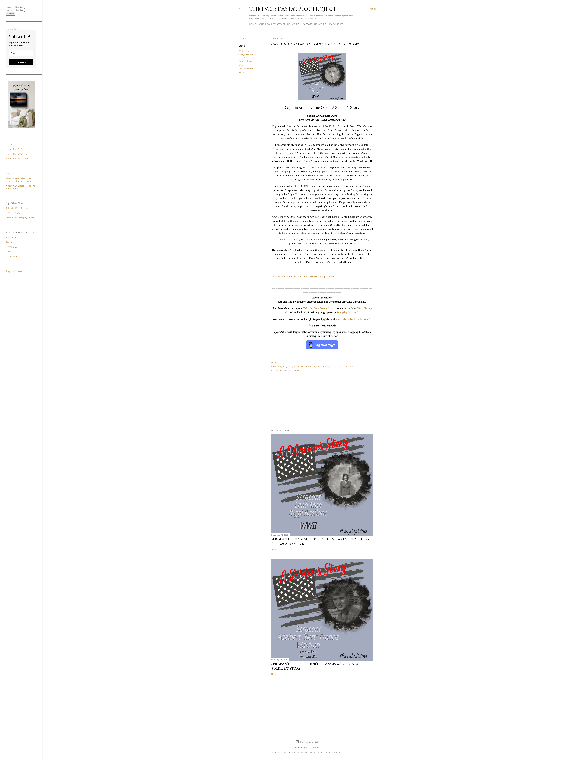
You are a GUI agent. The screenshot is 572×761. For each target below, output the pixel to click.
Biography (243, 50)
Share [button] (241, 38)
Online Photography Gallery (20, 217)
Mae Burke (315, 747)
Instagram (11, 247)
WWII (241, 72)
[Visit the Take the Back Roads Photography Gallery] (21, 127)
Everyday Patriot (346, 312)
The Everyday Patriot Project (292, 8)
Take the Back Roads (315, 308)
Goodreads (11, 256)
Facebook (11, 237)
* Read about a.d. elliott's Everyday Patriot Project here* (303, 276)
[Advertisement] (322, 401)
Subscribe (21, 62)
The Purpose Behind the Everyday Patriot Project (19, 179)
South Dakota (245, 68)
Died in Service (246, 61)
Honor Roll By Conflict (328, 24)
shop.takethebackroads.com (352, 319)
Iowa (240, 65)
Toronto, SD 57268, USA (290, 371)
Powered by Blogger (309, 742)
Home (252, 24)
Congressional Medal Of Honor (301, 366)
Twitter (9, 242)
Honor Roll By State (299, 24)
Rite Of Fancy (13, 213)
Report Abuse (14, 271)
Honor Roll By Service (271, 24)
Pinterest (10, 251)
